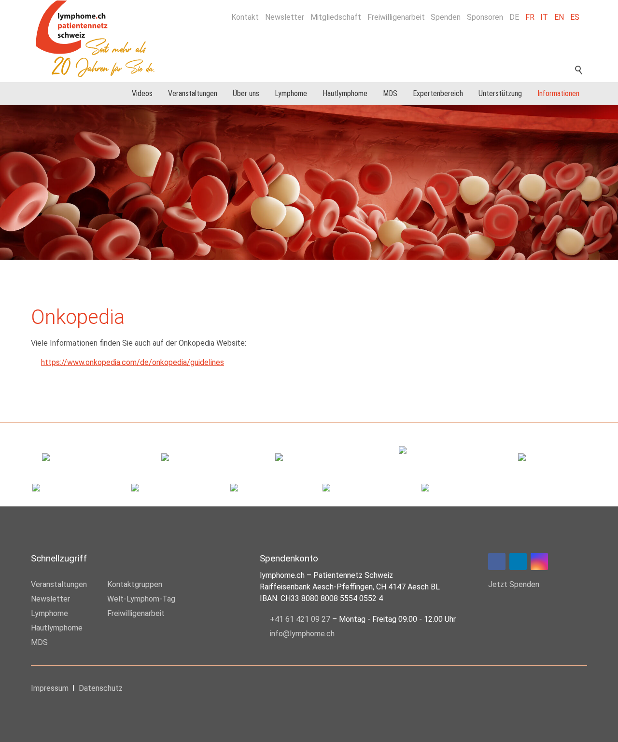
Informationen (558, 93)
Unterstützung (500, 93)
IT (544, 17)
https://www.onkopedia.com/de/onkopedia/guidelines (132, 362)
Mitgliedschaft (335, 17)
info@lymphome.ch (302, 633)
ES (574, 17)
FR (529, 17)
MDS (390, 93)
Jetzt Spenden (513, 584)
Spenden (446, 17)
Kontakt (245, 17)
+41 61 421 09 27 (300, 619)
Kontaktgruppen (134, 584)
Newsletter (284, 17)
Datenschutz (101, 688)
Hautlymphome (345, 93)
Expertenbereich (438, 93)
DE (514, 17)
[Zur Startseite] (100, 38)
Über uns (246, 93)
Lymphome (291, 93)
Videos (142, 93)
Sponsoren (485, 17)
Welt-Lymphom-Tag (141, 598)
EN (559, 17)
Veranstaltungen (192, 93)
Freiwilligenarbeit (396, 17)
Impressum (50, 688)
